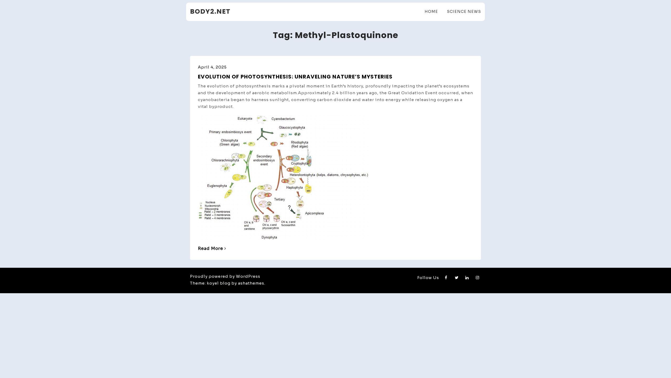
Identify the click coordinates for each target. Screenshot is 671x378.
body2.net (210, 11)
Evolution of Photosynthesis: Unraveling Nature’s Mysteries (295, 76)
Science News (464, 11)
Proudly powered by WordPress (225, 276)
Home (431, 11)
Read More (210, 248)
